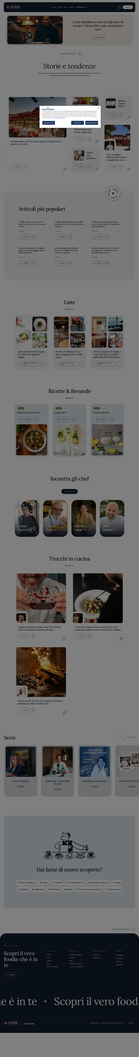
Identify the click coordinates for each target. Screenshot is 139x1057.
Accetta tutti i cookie (91, 122)
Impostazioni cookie (49, 122)
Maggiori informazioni (60, 117)
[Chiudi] (98, 108)
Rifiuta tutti (77, 122)
